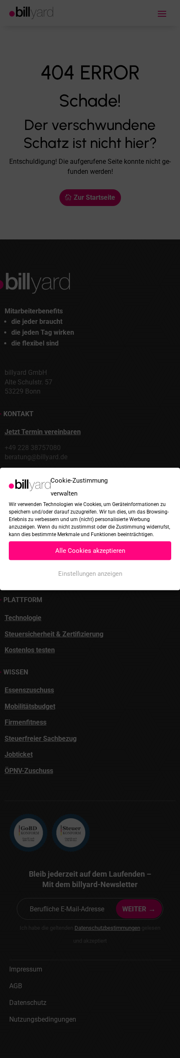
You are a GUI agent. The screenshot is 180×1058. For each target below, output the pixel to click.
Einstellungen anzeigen (90, 573)
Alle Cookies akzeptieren (90, 550)
